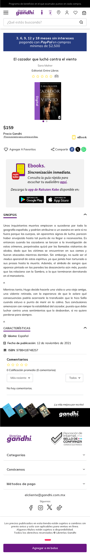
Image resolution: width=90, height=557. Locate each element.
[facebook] (72, 149)
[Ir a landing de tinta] (41, 14)
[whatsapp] (83, 149)
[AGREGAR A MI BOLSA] (45, 548)
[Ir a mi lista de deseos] (75, 14)
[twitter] (77, 149)
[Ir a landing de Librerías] (58, 14)
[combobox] (45, 22)
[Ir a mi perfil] (66, 14)
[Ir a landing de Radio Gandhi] (50, 14)
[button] (5, 13)
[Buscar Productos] (81, 22)
